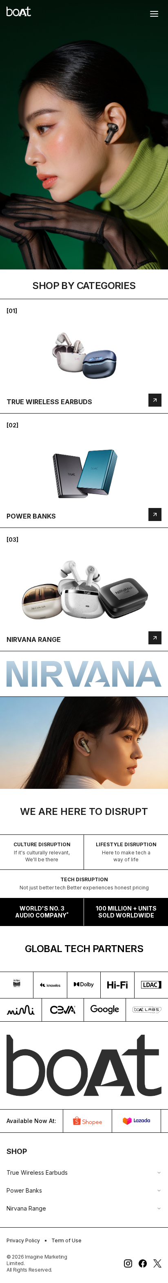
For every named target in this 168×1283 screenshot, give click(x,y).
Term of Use (66, 1240)
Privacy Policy (23, 1240)
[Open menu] (154, 14)
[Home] (19, 11)
